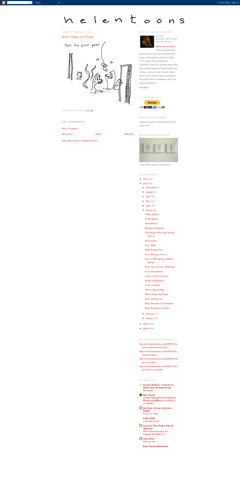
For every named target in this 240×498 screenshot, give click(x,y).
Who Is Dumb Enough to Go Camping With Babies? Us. (155, 432)
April (148, 205)
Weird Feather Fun (153, 249)
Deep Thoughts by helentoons (159, 303)
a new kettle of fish (151, 421)
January (150, 318)
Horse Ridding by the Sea (157, 307)
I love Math (150, 245)
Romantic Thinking (154, 227)
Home (98, 133)
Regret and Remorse (154, 280)
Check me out (149, 441)
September (151, 187)
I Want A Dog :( (152, 214)
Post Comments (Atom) (86, 140)
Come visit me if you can (156, 275)
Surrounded (148, 390)
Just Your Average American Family (157, 409)
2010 (145, 183)
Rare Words (149, 394)
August (149, 191)
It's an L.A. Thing (150, 413)
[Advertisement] (155, 469)
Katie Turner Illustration (155, 446)
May (148, 201)
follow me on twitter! (166, 46)
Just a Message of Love (156, 254)
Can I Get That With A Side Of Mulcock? (158, 427)
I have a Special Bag (154, 289)
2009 (145, 323)
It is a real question (154, 271)
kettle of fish (149, 418)
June (148, 196)
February (150, 313)
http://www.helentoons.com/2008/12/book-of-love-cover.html (158, 368)
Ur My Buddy (151, 218)
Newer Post (67, 133)
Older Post (129, 133)
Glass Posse (148, 438)
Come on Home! (152, 285)
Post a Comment (69, 128)
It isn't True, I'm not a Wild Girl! (160, 266)
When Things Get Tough (77, 37)
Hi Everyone (151, 240)
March (149, 210)
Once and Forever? (154, 298)
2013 (145, 178)
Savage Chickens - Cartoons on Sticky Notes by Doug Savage (158, 386)
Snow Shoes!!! (151, 223)
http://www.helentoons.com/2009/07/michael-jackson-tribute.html (158, 345)
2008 (145, 328)
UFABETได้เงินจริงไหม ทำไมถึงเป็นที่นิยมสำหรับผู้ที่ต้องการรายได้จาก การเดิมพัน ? (159, 400)
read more (144, 87)
